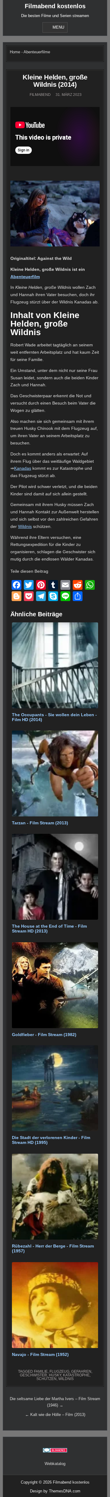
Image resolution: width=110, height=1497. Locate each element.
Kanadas (22, 468)
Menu (58, 27)
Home (15, 52)
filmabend (40, 95)
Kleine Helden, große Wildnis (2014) (55, 80)
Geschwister (33, 1375)
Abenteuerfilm (25, 276)
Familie (41, 1371)
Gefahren (81, 1371)
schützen (46, 1379)
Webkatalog (55, 1463)
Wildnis (25, 526)
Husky (55, 1375)
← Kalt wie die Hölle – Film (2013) (55, 1414)
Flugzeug (59, 1371)
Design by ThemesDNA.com (55, 1491)
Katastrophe (76, 1375)
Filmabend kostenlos (55, 6)
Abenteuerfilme (37, 52)
